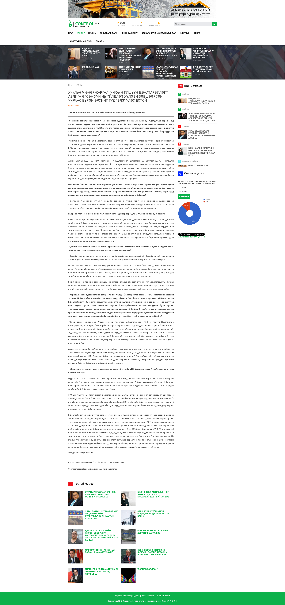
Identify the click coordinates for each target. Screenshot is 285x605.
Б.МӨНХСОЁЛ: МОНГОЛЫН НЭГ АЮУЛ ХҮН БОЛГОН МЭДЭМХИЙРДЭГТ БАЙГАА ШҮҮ (201, 151)
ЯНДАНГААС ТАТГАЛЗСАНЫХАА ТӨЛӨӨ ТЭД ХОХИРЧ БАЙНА (201, 100)
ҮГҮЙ (184, 191)
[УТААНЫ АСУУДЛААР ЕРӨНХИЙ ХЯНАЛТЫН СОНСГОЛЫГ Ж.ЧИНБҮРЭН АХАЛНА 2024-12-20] (161, 46)
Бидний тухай (163, 596)
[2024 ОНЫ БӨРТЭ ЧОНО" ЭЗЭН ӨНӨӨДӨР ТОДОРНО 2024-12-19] (123, 65)
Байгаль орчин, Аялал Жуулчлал (159, 33)
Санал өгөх (184, 196)
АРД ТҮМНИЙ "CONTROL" (81, 41)
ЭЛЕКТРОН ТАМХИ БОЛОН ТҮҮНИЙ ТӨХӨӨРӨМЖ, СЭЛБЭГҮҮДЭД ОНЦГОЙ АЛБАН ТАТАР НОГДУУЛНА (201, 117)
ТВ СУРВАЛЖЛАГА (108, 33)
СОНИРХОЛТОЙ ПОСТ (191, 162)
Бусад (99, 41)
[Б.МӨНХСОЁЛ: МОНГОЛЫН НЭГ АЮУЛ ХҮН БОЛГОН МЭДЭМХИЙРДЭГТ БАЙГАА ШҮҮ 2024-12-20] (198, 46)
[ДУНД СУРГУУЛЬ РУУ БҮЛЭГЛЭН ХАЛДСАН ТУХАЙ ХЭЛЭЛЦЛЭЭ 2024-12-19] (198, 65)
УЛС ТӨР (81, 33)
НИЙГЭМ (92, 33)
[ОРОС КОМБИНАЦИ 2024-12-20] (86, 65)
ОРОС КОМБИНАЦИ (198, 165)
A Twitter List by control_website (192, 237)
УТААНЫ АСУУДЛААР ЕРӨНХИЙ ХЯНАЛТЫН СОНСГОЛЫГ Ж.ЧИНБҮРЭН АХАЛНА (202, 134)
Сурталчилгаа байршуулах (127, 596)
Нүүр (70, 33)
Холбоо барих (148, 596)
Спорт (197, 33)
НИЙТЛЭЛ (184, 33)
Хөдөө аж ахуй (130, 33)
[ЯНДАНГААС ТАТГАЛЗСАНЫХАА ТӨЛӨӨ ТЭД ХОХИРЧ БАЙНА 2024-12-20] (86, 46)
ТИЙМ (184, 188)
